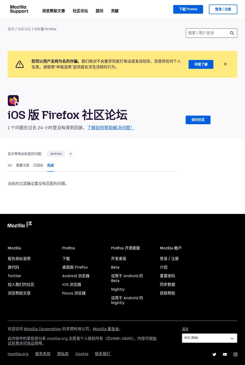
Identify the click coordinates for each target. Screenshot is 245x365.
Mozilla (20, 225)
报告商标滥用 (19, 258)
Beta (115, 267)
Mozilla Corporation (42, 329)
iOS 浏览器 (71, 284)
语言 (185, 329)
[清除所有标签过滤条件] (70, 153)
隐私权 (63, 354)
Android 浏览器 (75, 276)
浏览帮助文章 (53, 11)
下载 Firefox (188, 9)
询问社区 (198, 120)
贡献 (115, 11)
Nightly (118, 289)
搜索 (232, 33)
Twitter (14, 276)
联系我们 (102, 354)
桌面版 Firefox (75, 267)
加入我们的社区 (21, 284)
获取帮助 (167, 293)
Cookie (81, 354)
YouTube (225, 354)
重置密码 (167, 276)
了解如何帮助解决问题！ (110, 127)
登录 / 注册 (223, 9)
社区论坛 (80, 11)
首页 (11, 29)
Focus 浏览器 (74, 293)
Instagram (235, 354)
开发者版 (118, 258)
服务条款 (42, 354)
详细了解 (201, 64)
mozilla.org (18, 354)
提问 (99, 11)
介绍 (163, 267)
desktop (55, 153)
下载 (66, 258)
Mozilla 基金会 (106, 329)
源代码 (13, 267)
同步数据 (167, 284)
